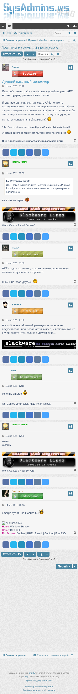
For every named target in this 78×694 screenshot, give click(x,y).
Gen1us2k (17, 491)
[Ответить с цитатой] (70, 67)
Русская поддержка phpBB (39, 680)
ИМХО (15, 247)
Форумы (10, 26)
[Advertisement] (39, 611)
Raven (15, 67)
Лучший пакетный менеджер (29, 48)
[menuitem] (74, 40)
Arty (26, 676)
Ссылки (4, 26)
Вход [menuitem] (69, 26)
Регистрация (24, 33)
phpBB (32, 673)
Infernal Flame (19, 162)
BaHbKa (16, 304)
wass (13, 370)
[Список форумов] (39, 11)
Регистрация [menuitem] (75, 26)
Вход (8, 33)
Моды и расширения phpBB (39, 686)
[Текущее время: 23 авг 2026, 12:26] (69, 40)
